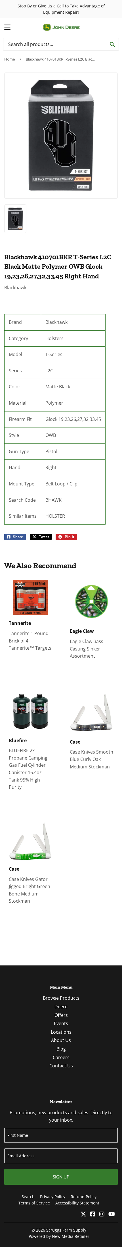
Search (28, 1196)
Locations (61, 1032)
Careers (61, 1057)
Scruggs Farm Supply (66, 1230)
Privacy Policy (52, 1196)
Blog (61, 1049)
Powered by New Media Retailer (59, 1236)
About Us (61, 1040)
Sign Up (61, 1177)
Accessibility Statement (77, 1203)
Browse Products (61, 998)
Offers (61, 1015)
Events (61, 1023)
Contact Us (61, 1066)
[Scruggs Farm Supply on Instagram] (101, 1214)
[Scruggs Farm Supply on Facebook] (92, 1214)
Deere (61, 1006)
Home (9, 59)
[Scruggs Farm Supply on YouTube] (111, 1214)
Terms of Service (34, 1203)
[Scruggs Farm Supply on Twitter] (83, 1214)
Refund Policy (83, 1196)
